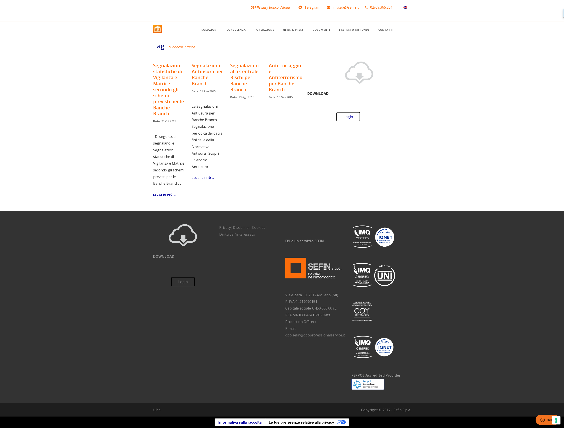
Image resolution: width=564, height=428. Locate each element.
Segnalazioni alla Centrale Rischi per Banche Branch (244, 77)
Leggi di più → (164, 195)
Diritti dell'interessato (237, 234)
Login (348, 116)
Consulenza (236, 29)
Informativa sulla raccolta (240, 422)
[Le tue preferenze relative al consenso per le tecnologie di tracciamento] (556, 420)
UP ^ (157, 409)
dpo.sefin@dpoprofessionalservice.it (315, 335)
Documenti (321, 29)
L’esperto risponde (354, 29)
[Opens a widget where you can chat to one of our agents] (547, 420)
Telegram (312, 7)
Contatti (385, 29)
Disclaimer (241, 227)
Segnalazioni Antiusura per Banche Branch (207, 74)
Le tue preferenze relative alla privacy (301, 422)
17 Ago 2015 (208, 91)
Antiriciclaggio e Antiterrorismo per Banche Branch (285, 77)
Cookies (258, 227)
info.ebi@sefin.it (345, 7)
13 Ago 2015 (246, 97)
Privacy (225, 227)
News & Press (293, 29)
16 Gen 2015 (285, 97)
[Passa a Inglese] (405, 7)
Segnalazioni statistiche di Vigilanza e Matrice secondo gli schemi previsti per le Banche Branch (168, 89)
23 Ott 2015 (168, 121)
